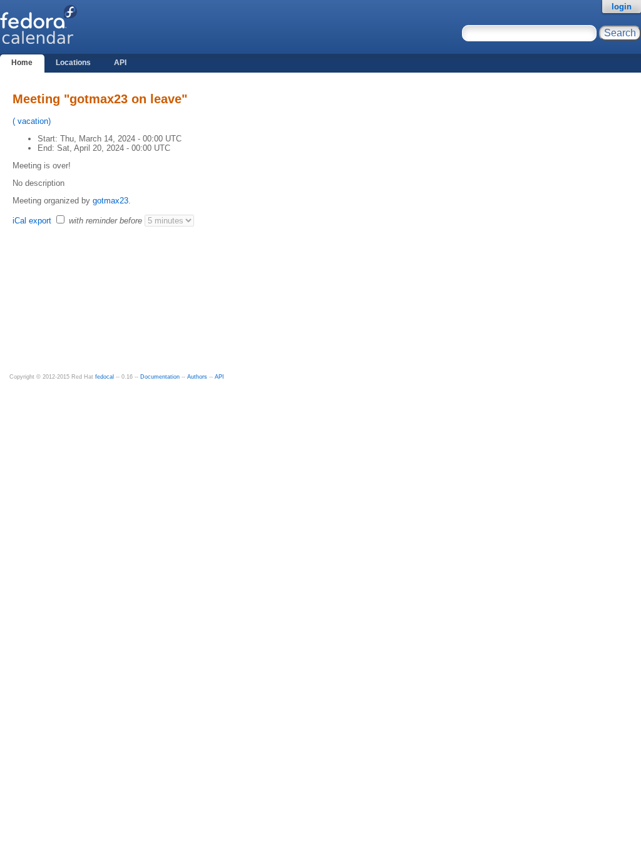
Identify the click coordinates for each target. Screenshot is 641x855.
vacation (31, 121)
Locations (73, 62)
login (622, 6)
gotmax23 (110, 200)
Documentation (160, 377)
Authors (197, 377)
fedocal (104, 377)
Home (22, 62)
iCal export (33, 220)
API (120, 62)
